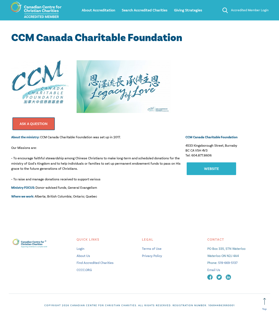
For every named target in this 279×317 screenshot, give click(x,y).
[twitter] (220, 277)
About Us (83, 256)
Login (80, 249)
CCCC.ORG (84, 270)
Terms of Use (152, 249)
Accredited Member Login (250, 10)
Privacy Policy (152, 256)
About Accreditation (98, 10)
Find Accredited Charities (95, 263)
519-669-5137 (228, 263)
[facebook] (210, 277)
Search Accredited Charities (144, 10)
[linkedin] (228, 277)
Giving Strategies (188, 10)
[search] (225, 10)
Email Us (213, 270)
